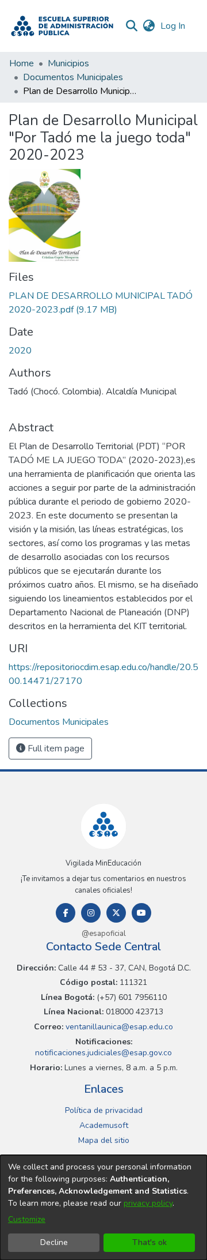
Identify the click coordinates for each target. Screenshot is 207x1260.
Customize (26, 1219)
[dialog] (103, 1207)
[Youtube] (141, 913)
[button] (62, 26)
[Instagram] (91, 913)
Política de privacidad (104, 1110)
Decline (54, 1242)
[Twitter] (116, 913)
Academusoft (103, 1125)
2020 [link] (20, 350)
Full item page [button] (55, 748)
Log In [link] (173, 26)
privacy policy (148, 1203)
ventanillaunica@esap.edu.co (118, 1026)
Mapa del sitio (103, 1140)
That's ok (149, 1242)
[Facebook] (65, 913)
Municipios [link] (68, 63)
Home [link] (21, 63)
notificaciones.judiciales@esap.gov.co (103, 1052)
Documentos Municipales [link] (73, 77)
